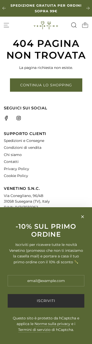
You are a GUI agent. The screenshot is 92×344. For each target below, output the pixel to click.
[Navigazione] (6, 25)
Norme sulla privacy (52, 323)
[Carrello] (85, 25)
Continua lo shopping (46, 85)
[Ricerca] (73, 25)
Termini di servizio (34, 329)
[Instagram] (18, 118)
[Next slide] (88, 8)
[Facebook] (6, 118)
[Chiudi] (82, 216)
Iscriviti (46, 300)
